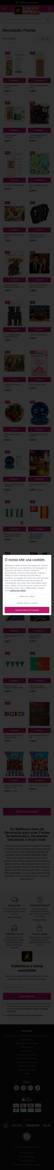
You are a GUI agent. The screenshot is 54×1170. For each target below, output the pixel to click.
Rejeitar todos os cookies (27, 603)
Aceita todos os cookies (27, 610)
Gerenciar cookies (27, 596)
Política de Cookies (18, 590)
